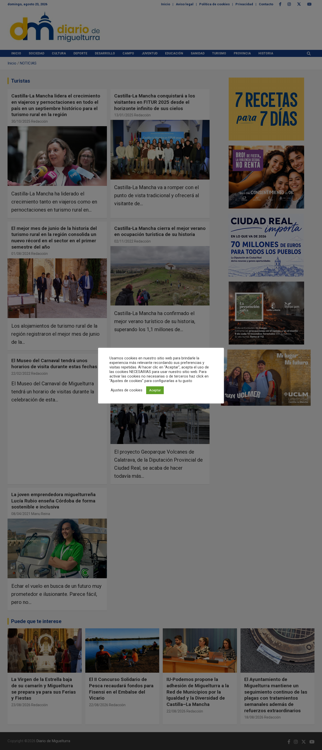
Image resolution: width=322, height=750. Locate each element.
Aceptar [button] (155, 390)
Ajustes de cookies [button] (126, 390)
